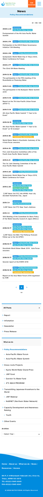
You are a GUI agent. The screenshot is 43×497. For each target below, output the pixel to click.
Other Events (10, 421)
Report (7, 315)
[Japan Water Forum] (8, 3)
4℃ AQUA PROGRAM (15, 383)
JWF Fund (10, 374)
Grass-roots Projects (13, 365)
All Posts (7, 308)
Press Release (10, 331)
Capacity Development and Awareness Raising (21, 408)
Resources (7, 468)
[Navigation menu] (39, 3)
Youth (8, 415)
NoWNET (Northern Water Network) (21, 401)
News (34, 464)
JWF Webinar (12, 397)
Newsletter (9, 326)
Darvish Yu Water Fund (16, 379)
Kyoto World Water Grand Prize (19, 370)
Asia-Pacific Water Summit (17, 359)
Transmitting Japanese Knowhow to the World (21, 390)
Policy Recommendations (15, 349)
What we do (24, 464)
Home (4, 464)
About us (13, 464)
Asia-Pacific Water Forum (17, 354)
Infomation (9, 321)
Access (16, 468)
